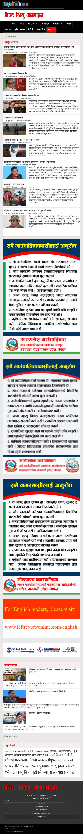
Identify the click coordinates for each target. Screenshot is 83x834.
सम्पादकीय (41, 29)
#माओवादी (21, 751)
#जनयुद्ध (72, 751)
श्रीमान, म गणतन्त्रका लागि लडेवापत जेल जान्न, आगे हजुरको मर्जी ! (27, 210)
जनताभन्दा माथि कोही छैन (13, 117)
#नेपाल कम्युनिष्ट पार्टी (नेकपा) (26, 772)
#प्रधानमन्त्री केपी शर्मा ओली (57, 755)
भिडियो (30, 29)
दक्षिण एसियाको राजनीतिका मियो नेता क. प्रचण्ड (21, 140)
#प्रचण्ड (19, 760)
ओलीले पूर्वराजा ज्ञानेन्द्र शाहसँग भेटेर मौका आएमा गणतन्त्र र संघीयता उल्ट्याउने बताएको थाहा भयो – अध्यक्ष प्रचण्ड (39, 48)
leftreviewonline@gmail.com (41, 813)
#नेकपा (9, 760)
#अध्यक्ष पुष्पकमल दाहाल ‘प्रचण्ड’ (50, 766)
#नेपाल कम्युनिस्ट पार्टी (24, 755)
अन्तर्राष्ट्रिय (45, 24)
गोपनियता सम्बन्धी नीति (16, 827)
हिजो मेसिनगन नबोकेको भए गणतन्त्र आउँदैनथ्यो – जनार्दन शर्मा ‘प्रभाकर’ (29, 162)
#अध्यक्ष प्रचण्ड (62, 751)
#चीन (39, 755)
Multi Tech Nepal (18, 832)
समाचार (13, 24)
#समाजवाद (45, 751)
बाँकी (46, 68)
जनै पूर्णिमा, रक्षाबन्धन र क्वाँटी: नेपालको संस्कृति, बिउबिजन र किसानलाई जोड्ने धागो (52, 671)
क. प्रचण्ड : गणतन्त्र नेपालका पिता (16, 73)
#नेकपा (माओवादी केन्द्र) (11, 751)
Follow (8, 4)
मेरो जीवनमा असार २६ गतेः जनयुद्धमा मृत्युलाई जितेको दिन (47, 691)
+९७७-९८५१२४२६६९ (41, 810)
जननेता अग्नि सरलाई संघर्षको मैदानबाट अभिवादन (21, 95)
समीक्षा (68, 24)
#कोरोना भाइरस (36, 760)
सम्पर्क (31, 827)
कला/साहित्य (57, 24)
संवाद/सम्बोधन (32, 24)
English (51, 29)
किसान (53, 751)
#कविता (8, 755)
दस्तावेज (8, 29)
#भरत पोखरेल (29, 751)
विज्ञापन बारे (26, 827)
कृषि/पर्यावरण (20, 29)
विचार (22, 24)
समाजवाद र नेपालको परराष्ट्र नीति (39, 713)
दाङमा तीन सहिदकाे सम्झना (14, 184)
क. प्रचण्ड (38, 751)
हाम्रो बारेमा (7, 827)
